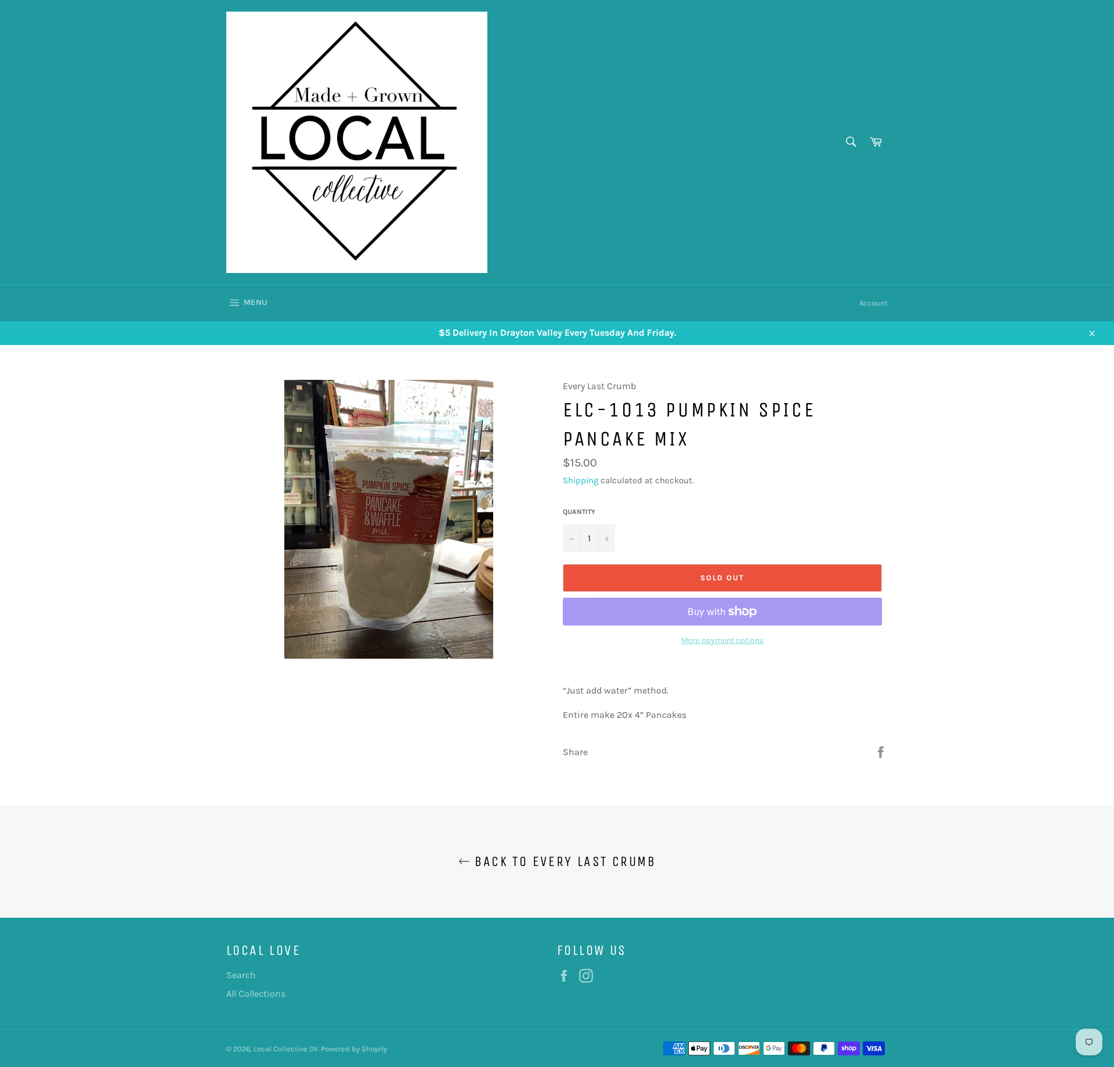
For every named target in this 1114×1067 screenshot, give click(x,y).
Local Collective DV (286, 1048)
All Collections (255, 993)
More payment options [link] (722, 640)
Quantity (579, 512)
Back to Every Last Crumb (563, 861)
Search (241, 974)
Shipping (580, 480)
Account (873, 303)
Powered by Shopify (354, 1048)
